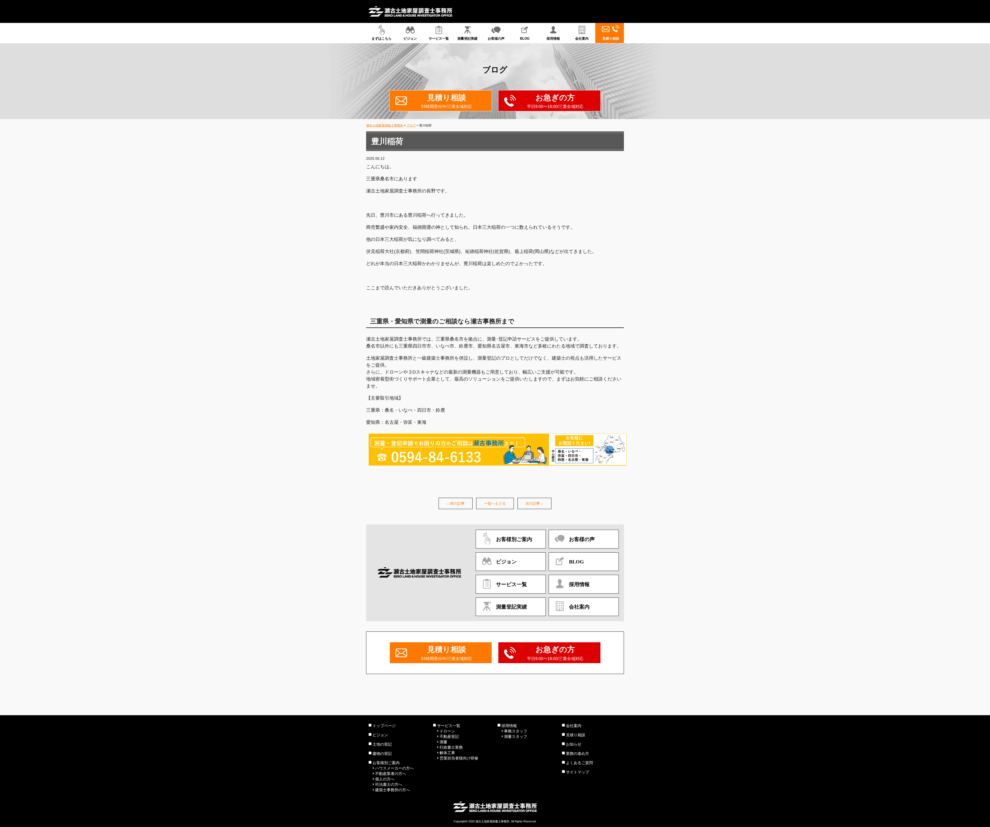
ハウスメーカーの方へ (394, 768)
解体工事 (447, 752)
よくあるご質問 (579, 763)
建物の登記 (382, 753)
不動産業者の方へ (390, 773)
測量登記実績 (467, 38)
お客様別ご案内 (386, 763)
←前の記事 (456, 503)
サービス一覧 (439, 38)
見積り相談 (610, 38)
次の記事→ (534, 503)
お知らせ (573, 744)
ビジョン (410, 38)
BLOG (525, 38)
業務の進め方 (577, 753)
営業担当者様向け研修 (459, 758)
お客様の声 (496, 38)
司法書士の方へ (388, 784)
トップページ (384, 725)
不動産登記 (449, 736)
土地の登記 (382, 744)
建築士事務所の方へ (392, 790)
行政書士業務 (451, 747)
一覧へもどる (495, 503)
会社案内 (582, 38)
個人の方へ (384, 779)
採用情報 (553, 38)
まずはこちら (382, 38)
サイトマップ (577, 772)
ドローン (447, 731)
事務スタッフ (515, 731)
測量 (443, 742)
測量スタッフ (515, 736)
